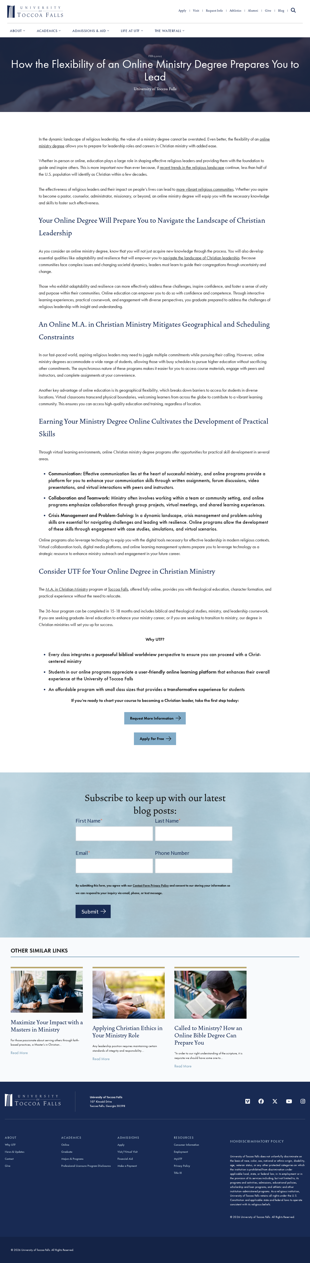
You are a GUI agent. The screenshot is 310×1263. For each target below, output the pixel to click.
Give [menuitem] (268, 11)
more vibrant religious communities (204, 189)
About (16, 31)
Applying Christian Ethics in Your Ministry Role (128, 1032)
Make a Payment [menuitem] (127, 1166)
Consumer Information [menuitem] (186, 1144)
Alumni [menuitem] (253, 11)
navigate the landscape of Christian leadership (201, 258)
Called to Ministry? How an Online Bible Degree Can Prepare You (208, 1035)
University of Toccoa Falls (155, 89)
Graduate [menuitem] (66, 1151)
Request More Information (152, 718)
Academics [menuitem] (71, 1138)
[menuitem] (293, 11)
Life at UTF (130, 31)
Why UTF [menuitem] (10, 1144)
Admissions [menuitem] (128, 1138)
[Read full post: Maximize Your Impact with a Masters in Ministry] (47, 1010)
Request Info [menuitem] (214, 11)
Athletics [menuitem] (235, 11)
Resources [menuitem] (184, 1138)
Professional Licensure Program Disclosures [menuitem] (86, 1166)
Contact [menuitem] (9, 1158)
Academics (47, 31)
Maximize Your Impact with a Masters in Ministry (47, 1026)
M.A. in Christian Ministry (67, 589)
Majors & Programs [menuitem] (72, 1158)
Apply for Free (152, 738)
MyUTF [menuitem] (178, 1158)
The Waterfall (168, 31)
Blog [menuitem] (281, 11)
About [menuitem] (11, 1138)
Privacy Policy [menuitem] (182, 1166)
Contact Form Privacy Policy (151, 885)
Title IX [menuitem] (178, 1173)
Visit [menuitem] (196, 11)
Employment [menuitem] (181, 1151)
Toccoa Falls (118, 589)
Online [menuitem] (65, 1144)
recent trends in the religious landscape (192, 167)
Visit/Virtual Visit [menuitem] (127, 1151)
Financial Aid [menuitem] (125, 1158)
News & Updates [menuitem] (14, 1151)
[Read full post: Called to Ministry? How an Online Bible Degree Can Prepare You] (210, 1016)
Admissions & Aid (89, 31)
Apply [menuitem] (182, 11)
